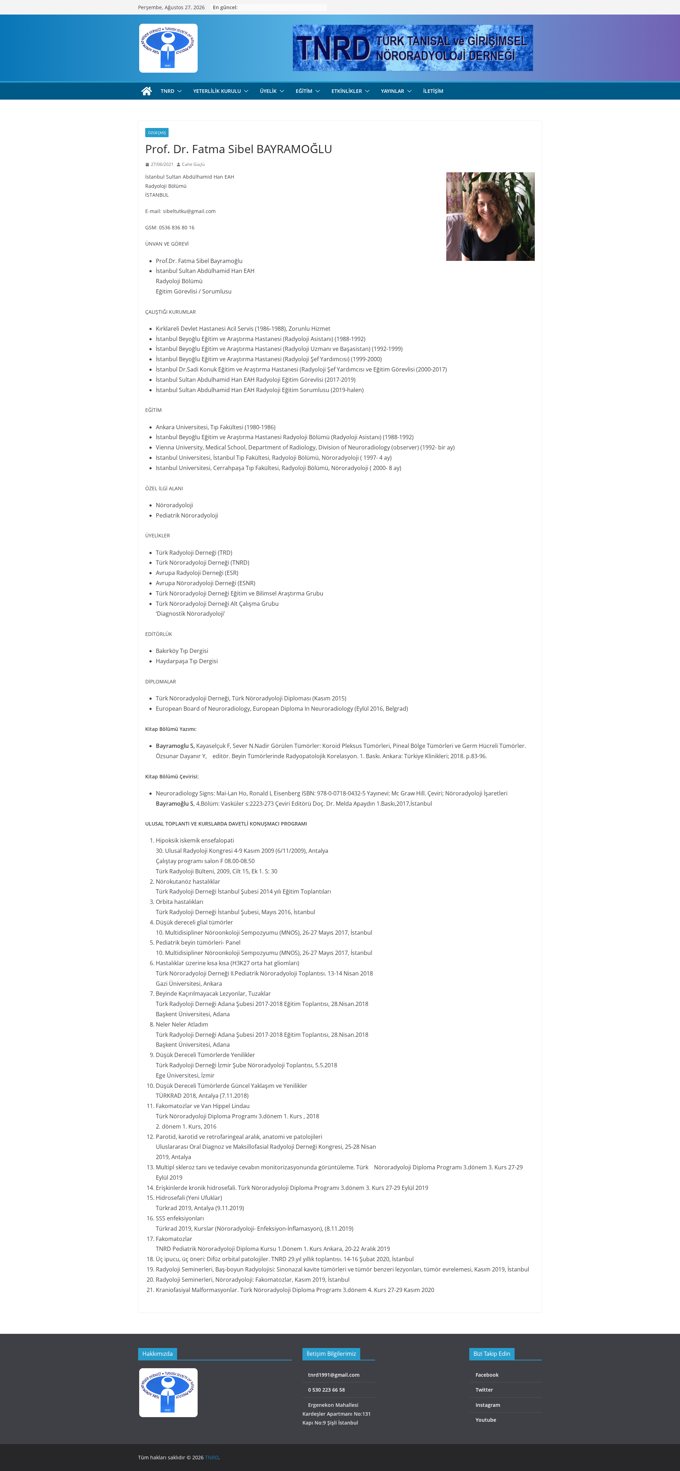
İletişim (433, 91)
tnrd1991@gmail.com (333, 1374)
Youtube (485, 1419)
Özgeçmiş (157, 132)
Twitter (483, 1389)
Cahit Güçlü (193, 164)
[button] (178, 91)
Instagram (487, 1405)
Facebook (486, 1374)
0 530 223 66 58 (326, 1389)
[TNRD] (146, 91)
